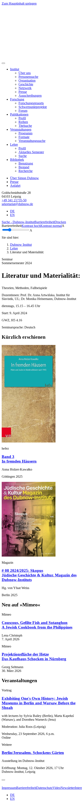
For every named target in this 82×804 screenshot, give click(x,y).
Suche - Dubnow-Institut (18, 222)
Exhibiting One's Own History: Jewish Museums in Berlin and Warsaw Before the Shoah (38, 703)
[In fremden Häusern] (29, 441)
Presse (14, 182)
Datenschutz (44, 788)
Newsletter (68, 788)
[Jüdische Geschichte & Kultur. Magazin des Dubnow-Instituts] (29, 555)
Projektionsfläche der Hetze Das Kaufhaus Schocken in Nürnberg (34, 656)
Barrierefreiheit (44, 222)
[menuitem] (25, 73)
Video (57, 788)
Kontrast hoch (31, 226)
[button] (14, 69)
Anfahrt (15, 185)
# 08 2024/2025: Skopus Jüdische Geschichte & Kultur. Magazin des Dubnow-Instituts (39, 575)
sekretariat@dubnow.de (17, 204)
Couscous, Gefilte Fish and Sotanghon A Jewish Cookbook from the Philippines (37, 624)
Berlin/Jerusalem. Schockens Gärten (33, 752)
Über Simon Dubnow (24, 178)
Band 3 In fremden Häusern (19, 458)
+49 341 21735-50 (14, 200)
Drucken (60, 222)
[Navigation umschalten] (3, 63)
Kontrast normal (51, 226)
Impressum (9, 788)
